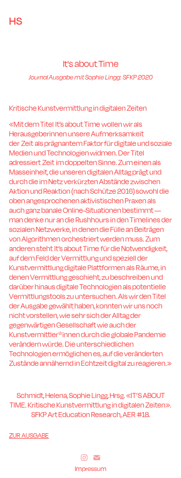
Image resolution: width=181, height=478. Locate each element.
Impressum (91, 468)
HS (15, 21)
